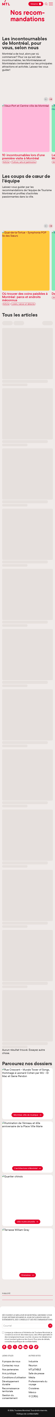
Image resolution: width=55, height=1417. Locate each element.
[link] (27, 1115)
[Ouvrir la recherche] (46, 4)
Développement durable (10, 1383)
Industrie (33, 1361)
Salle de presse (36, 1373)
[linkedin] (25, 1347)
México (32, 1392)
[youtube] (20, 1347)
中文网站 (33, 1396)
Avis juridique (9, 1373)
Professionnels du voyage (38, 1383)
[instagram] (9, 1347)
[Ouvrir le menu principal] (51, 4)
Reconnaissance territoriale (10, 1390)
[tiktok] (36, 1347)
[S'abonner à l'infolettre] (50, 1326)
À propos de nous (11, 1361)
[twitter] (15, 1347)
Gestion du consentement (9, 1397)
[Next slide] (51, 99)
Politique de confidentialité (27, 1414)
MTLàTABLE (35, 1369)
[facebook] (4, 1347)
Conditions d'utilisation (14, 1377)
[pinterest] (31, 1347)
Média (32, 1377)
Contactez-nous (10, 1365)
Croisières (34, 1388)
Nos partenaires (10, 1369)
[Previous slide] (46, 99)
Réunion (33, 1365)
